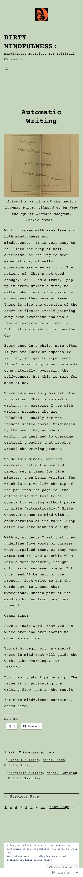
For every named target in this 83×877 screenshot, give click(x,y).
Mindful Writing (23, 760)
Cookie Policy (43, 860)
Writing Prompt (18, 765)
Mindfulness (54, 760)
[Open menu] (6, 68)
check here (15, 706)
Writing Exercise (24, 778)
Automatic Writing (41, 117)
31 (43, 807)
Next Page (62, 807)
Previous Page (21, 797)
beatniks (28, 430)
